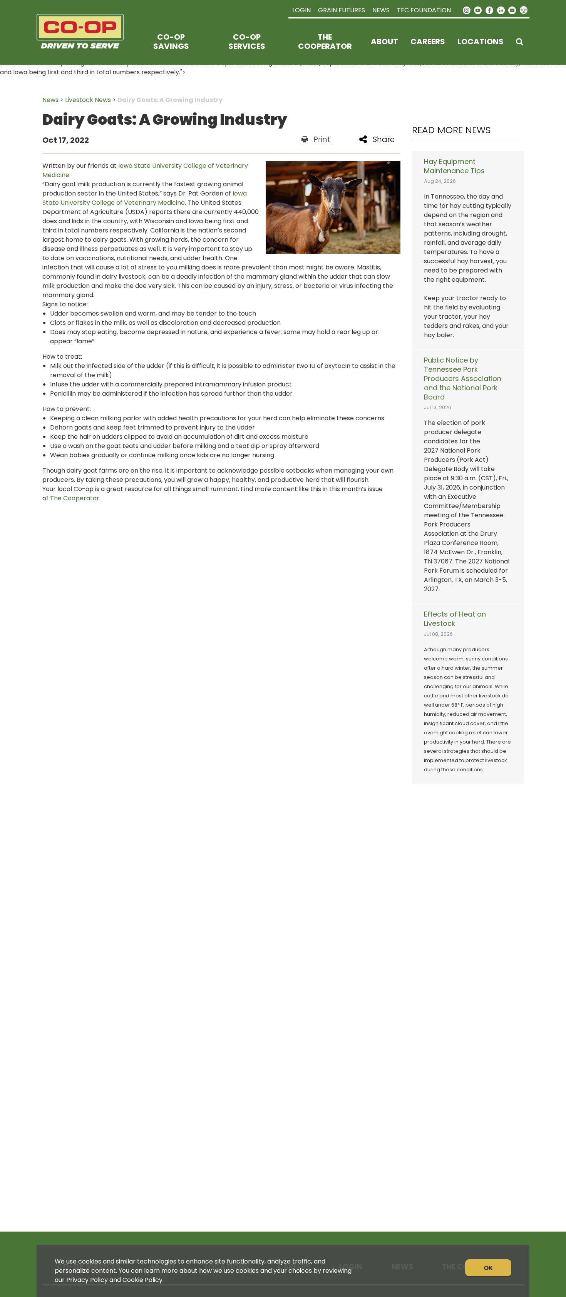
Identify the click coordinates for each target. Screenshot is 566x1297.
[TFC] (85, 41)
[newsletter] (512, 9)
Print (321, 139)
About (384, 41)
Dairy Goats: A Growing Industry (170, 99)
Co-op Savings (171, 41)
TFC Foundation (424, 10)
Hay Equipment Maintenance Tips (454, 166)
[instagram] (466, 9)
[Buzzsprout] (523, 10)
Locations (480, 41)
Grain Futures (341, 10)
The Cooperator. (75, 498)
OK (488, 1268)
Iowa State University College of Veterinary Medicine (144, 198)
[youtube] (478, 9)
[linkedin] (501, 9)
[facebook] (489, 9)
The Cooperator (325, 41)
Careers (427, 41)
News (381, 10)
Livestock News (88, 99)
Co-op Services (246, 41)
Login (301, 10)
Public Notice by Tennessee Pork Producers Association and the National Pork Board (462, 379)
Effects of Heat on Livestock (455, 619)
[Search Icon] (519, 41)
